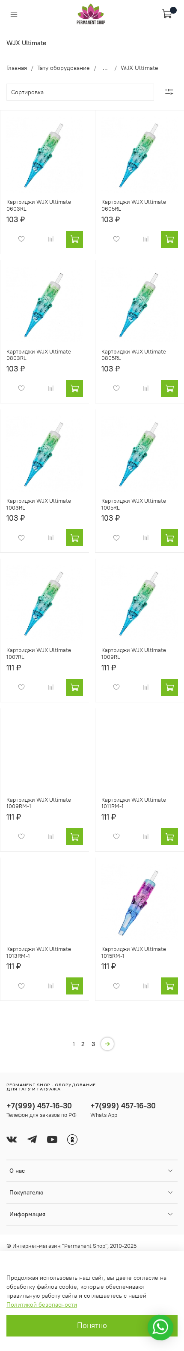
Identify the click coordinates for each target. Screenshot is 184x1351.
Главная (16, 68)
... (105, 67)
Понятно (92, 1325)
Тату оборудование (63, 68)
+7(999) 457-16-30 (39, 1105)
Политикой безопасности (41, 1304)
